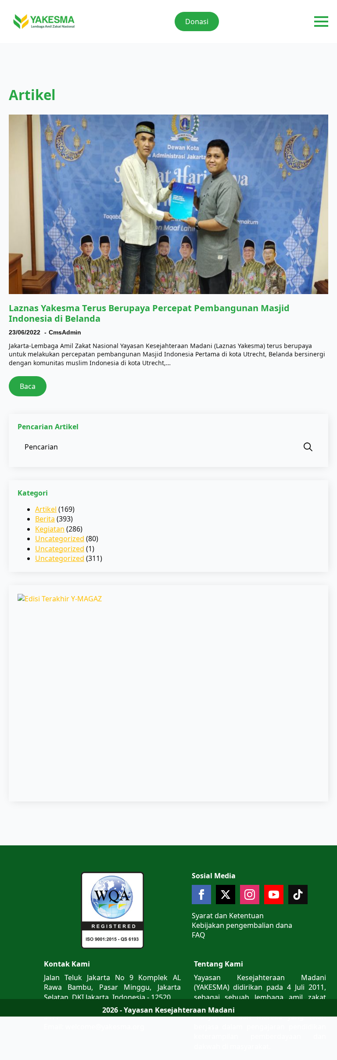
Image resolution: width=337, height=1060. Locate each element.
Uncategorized (59, 538)
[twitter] (225, 894)
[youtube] (273, 894)
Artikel (46, 509)
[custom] (298, 894)
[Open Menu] (321, 21)
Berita (45, 519)
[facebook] (201, 894)
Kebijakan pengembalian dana (242, 925)
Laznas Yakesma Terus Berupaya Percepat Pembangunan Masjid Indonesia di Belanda (149, 313)
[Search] (308, 446)
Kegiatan (50, 529)
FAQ (198, 935)
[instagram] (249, 894)
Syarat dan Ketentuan (228, 915)
